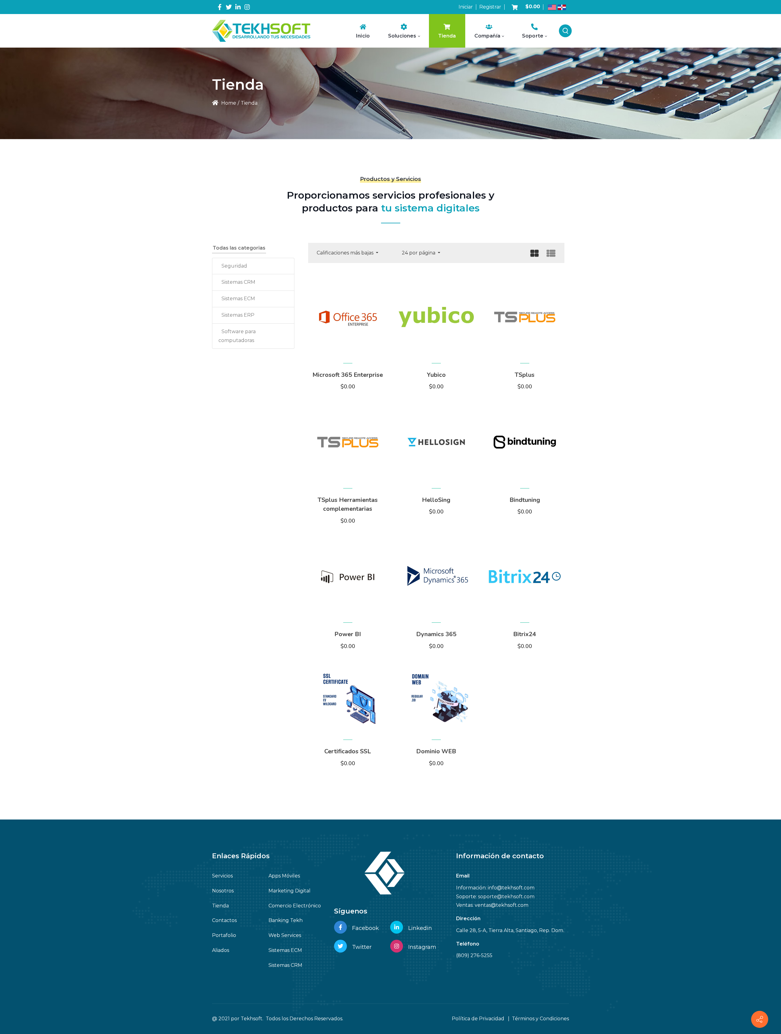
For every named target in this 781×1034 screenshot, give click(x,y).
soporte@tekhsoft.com (506, 896)
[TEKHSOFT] (261, 31)
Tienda (220, 906)
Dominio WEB (436, 751)
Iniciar (466, 7)
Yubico (436, 375)
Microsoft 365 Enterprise (347, 375)
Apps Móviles (284, 876)
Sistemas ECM (238, 298)
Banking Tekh (285, 920)
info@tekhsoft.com (511, 888)
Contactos (224, 920)
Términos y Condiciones (540, 1018)
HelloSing (436, 500)
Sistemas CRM (238, 282)
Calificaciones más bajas (346, 253)
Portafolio (224, 935)
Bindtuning (524, 500)
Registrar (490, 7)
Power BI (347, 634)
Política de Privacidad (478, 1018)
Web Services (284, 935)
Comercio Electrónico (294, 906)
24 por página (419, 253)
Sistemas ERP (237, 315)
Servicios (222, 876)
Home (228, 103)
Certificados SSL (347, 751)
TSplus (524, 375)
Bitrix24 (524, 634)
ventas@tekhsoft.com (501, 905)
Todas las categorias (239, 248)
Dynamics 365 (436, 634)
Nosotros (223, 891)
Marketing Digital (289, 891)
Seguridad (234, 266)
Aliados (220, 950)
